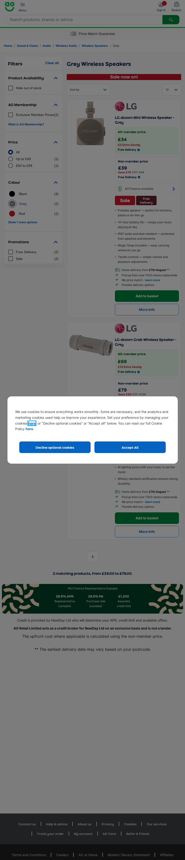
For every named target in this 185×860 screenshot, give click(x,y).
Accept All (130, 447)
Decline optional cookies (55, 447)
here (32, 423)
